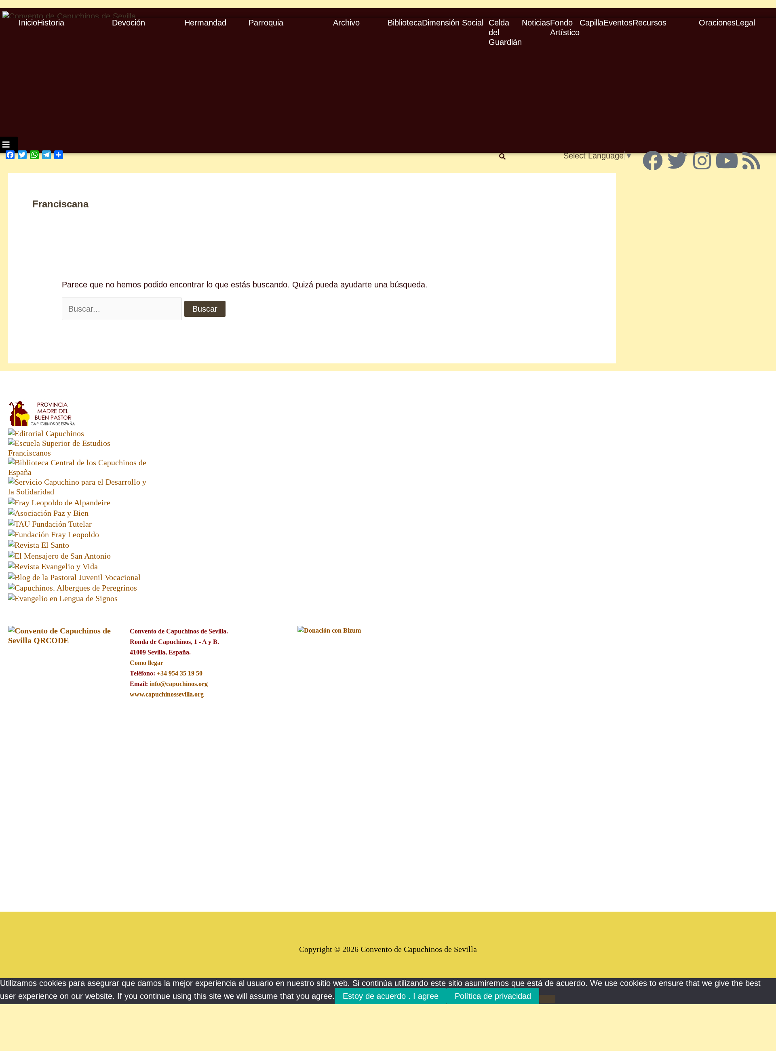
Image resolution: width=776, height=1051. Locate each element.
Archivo (346, 22)
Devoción (128, 22)
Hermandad (205, 22)
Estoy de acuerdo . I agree (391, 996)
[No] (547, 999)
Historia (50, 22)
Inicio (28, 22)
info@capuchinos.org (179, 683)
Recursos (649, 22)
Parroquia (266, 22)
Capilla (591, 22)
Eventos (618, 22)
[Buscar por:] (122, 309)
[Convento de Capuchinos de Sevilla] (69, 15)
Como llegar (146, 662)
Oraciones (717, 22)
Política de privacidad (493, 996)
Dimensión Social (452, 22)
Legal (745, 22)
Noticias (536, 22)
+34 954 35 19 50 (179, 673)
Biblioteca (405, 22)
